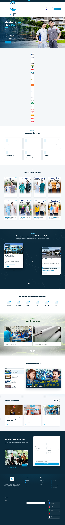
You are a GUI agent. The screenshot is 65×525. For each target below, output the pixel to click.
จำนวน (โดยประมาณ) (37, 450)
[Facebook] (54, 0)
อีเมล (35, 446)
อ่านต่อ (7, 424)
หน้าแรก (13, 2)
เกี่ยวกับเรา (13, 6)
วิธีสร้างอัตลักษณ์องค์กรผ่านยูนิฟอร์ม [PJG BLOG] (50, 418)
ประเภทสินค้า (48, 446)
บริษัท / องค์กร (36, 438)
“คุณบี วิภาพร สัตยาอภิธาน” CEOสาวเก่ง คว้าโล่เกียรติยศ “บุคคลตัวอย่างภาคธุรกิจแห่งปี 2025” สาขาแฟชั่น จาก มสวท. (14, 419)
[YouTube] (58, 0)
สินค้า (13, 4)
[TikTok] (60, 0)
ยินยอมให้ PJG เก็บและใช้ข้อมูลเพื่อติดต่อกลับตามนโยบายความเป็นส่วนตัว (41, 461)
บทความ (13, 7)
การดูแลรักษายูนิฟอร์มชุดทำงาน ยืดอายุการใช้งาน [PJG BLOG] (32, 418)
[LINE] (57, 0)
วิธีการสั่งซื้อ (13, 3)
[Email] (52, 0)
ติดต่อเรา (13, 8)
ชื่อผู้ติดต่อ (36, 442)
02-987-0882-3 (6, 0)
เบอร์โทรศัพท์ (48, 442)
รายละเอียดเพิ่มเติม (37, 454)
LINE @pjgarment (17, 467)
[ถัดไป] (34, 350)
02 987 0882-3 (12, 467)
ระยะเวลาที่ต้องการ (49, 450)
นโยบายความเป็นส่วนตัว (53, 523)
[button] (2, 32)
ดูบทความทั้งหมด (56, 400)
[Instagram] (55, 0)
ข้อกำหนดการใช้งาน (59, 523)
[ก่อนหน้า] (31, 350)
